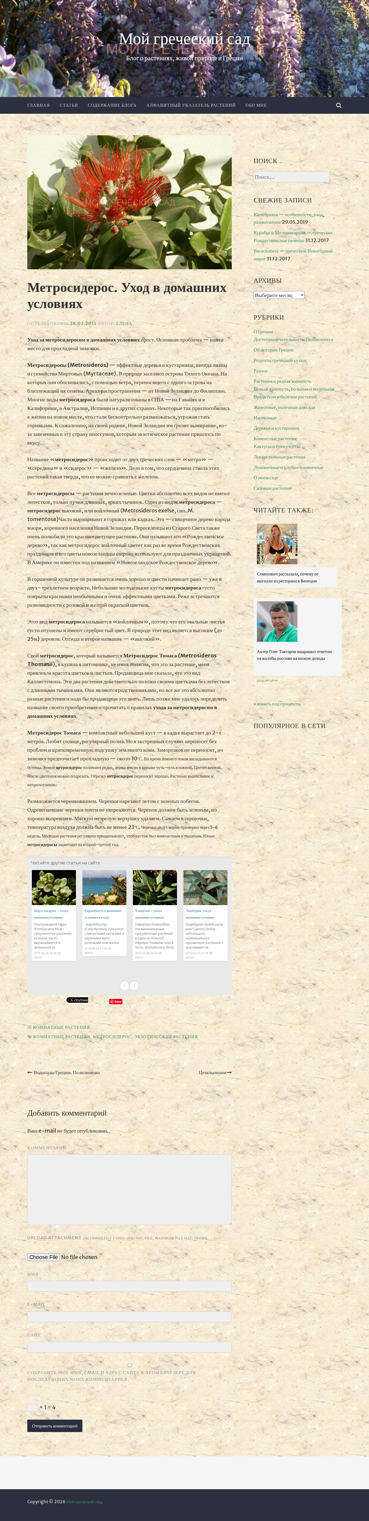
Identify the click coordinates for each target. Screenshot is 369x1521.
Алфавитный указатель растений (191, 105)
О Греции (263, 331)
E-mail (36, 1304)
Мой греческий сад (184, 39)
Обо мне (256, 105)
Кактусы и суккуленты (277, 446)
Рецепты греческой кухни (280, 360)
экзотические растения (166, 1036)
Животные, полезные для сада (284, 407)
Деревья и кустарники (276, 428)
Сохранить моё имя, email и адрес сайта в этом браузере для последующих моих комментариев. (111, 1376)
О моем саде (266, 477)
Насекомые (265, 418)
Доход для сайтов (267, 680)
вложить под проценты (277, 704)
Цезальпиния (212, 1072)
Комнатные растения (61, 1027)
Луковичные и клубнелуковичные (289, 467)
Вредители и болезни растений (285, 397)
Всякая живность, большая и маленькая (294, 389)
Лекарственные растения (279, 457)
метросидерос (112, 1036)
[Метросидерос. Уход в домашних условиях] (129, 203)
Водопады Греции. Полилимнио (67, 1072)
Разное (261, 371)
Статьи (69, 105)
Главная (38, 105)
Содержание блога (112, 105)
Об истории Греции (274, 350)
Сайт (34, 1334)
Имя (33, 1274)
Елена (124, 323)
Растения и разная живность (282, 381)
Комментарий (46, 1147)
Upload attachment (118, 1237)
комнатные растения (61, 1036)
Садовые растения (272, 488)
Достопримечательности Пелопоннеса (293, 339)
